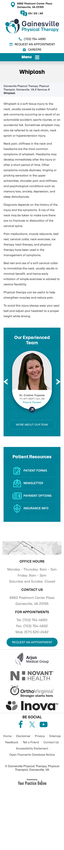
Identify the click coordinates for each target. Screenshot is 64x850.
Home (7, 736)
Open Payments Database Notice (32, 754)
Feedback (11, 742)
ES (35, 13)
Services (42, 89)
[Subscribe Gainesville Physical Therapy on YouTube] (43, 724)
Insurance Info (36, 508)
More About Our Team (32, 424)
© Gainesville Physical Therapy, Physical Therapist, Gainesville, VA (32, 767)
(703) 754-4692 (35, 626)
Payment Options (37, 495)
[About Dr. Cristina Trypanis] (32, 410)
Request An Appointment (35, 44)
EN (30, 13)
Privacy (40, 736)
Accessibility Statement (32, 748)
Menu (27, 57)
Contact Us (32, 590)
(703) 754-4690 (35, 39)
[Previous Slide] (5, 382)
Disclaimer (23, 736)
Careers (34, 49)
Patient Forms (35, 470)
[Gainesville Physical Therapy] (32, 26)
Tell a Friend (31, 742)
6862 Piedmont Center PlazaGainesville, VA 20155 (34, 5)
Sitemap (55, 736)
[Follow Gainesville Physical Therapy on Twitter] (32, 724)
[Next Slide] (58, 382)
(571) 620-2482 (36, 632)
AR (41, 13)
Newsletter (33, 483)
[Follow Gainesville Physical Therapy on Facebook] (20, 724)
